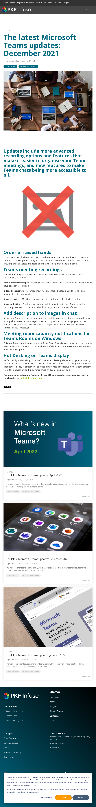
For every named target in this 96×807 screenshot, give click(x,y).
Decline (80, 797)
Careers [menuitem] (53, 720)
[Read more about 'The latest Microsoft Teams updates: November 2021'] (48, 527)
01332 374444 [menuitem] (41, 3)
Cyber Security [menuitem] (10, 738)
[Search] (87, 10)
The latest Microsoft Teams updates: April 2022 (34, 475)
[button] (92, 9)
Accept (63, 797)
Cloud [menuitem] (6, 747)
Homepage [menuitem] (55, 697)
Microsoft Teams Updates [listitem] (30, 492)
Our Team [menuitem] (58, 3)
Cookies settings (46, 797)
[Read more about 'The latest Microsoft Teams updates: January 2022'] (48, 617)
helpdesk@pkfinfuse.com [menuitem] (25, 3)
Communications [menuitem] (11, 743)
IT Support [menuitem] (9, 733)
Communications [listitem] (13, 492)
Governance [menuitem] (9, 757)
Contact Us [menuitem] (55, 716)
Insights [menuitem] (66, 3)
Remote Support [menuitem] (9, 3)
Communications (10, 66)
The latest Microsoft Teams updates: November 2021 (37, 559)
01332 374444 (54, 747)
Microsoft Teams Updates (28, 66)
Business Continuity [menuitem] (12, 752)
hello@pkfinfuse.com (31, 378)
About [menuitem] (50, 3)
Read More (86, 496)
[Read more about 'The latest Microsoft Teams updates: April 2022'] (48, 439)
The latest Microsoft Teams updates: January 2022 (35, 655)
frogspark (7, 61)
